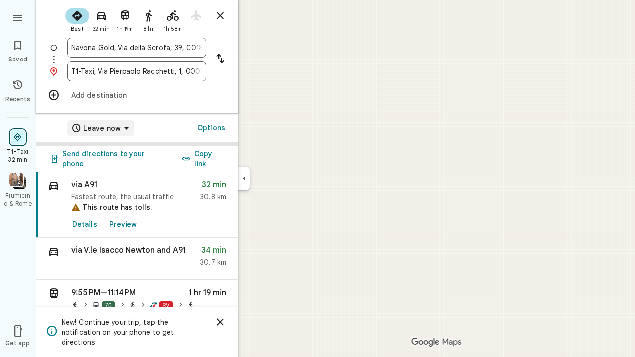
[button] (137, 259)
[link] (137, 205)
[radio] (77, 19)
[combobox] (136, 48)
